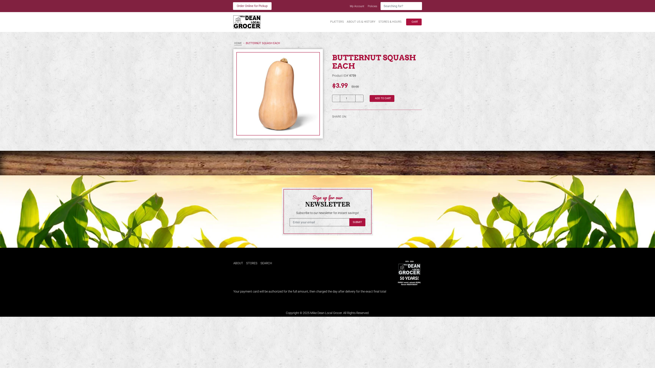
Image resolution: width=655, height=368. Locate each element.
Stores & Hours (390, 21)
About (238, 263)
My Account (357, 6)
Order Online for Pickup (252, 6)
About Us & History (361, 21)
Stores (251, 263)
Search (266, 263)
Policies (372, 6)
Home (238, 43)
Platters (337, 21)
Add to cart (382, 98)
